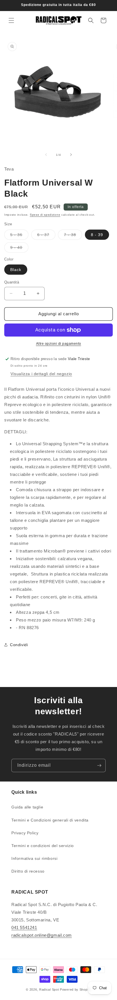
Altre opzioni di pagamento (58, 344)
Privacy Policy (24, 833)
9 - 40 (19, 249)
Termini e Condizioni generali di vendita (50, 820)
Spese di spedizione (45, 214)
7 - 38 (73, 236)
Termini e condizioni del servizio (42, 845)
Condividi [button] (19, 644)
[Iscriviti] (99, 765)
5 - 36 (19, 236)
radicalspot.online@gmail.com (41, 935)
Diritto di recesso (28, 871)
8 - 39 (97, 234)
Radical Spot (49, 989)
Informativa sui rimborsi (34, 858)
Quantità (11, 282)
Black (15, 269)
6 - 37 (46, 236)
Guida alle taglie (27, 807)
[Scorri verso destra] (71, 154)
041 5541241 (24, 927)
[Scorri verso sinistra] (46, 154)
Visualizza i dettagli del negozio (41, 373)
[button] (11, 20)
